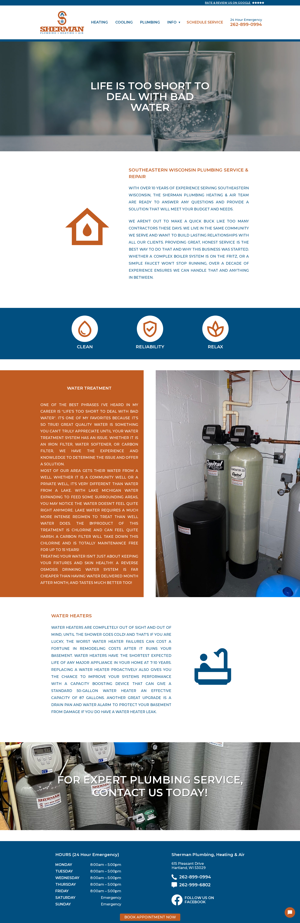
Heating (99, 22)
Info (172, 22)
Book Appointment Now (150, 917)
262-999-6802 (195, 884)
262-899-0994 (246, 24)
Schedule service (205, 22)
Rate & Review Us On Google (228, 2)
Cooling (124, 22)
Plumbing (150, 22)
